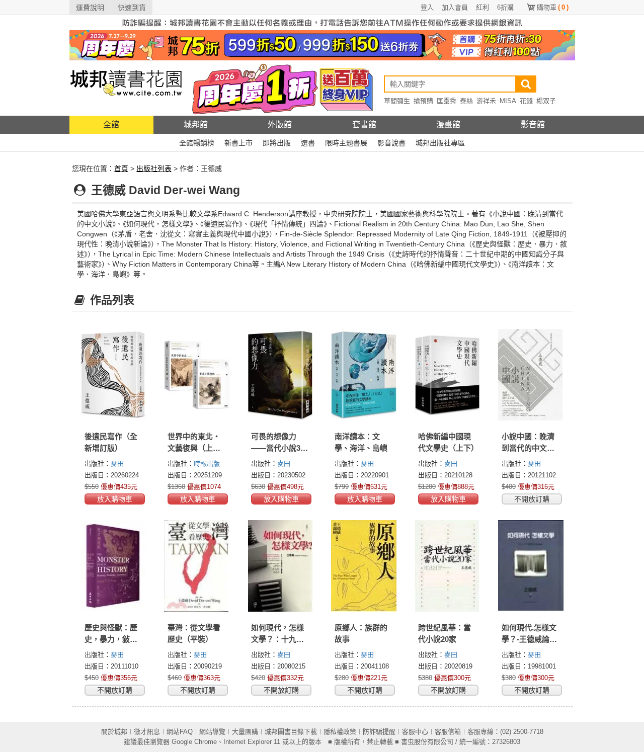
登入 (427, 7)
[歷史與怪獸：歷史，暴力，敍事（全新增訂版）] (113, 566)
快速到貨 (132, 8)
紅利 (482, 7)
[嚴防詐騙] (322, 22)
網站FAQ (180, 731)
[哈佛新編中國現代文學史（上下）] (447, 375)
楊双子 (546, 101)
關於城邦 (114, 731)
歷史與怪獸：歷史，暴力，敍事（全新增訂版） (111, 639)
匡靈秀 (446, 101)
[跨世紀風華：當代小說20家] (447, 566)
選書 (308, 143)
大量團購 (245, 731)
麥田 (117, 463)
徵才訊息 (147, 731)
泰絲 (466, 101)
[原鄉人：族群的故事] (364, 566)
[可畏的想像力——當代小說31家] (280, 375)
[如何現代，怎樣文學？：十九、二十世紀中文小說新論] (280, 566)
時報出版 (207, 463)
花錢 (526, 101)
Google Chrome (194, 741)
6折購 (505, 7)
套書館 (364, 124)
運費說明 (90, 8)
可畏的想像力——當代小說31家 (277, 448)
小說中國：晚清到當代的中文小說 (528, 448)
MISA (508, 101)
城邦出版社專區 (440, 143)
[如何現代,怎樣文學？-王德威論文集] (531, 566)
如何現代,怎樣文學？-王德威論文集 (529, 639)
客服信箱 (448, 731)
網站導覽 (212, 731)
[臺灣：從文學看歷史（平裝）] (197, 566)
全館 (111, 124)
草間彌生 (397, 101)
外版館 (280, 124)
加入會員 (455, 7)
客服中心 (415, 731)
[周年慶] (322, 45)
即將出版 (277, 143)
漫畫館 (448, 124)
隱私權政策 (340, 731)
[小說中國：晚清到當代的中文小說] (531, 375)
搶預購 (423, 101)
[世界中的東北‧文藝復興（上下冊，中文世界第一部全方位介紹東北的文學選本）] (197, 375)
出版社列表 (154, 168)
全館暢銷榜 (196, 143)
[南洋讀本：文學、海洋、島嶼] (364, 375)
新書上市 (238, 143)
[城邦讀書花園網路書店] (126, 87)
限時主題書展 (346, 143)
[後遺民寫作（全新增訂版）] (113, 375)
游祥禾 (486, 101)
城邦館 (196, 124)
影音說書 (391, 143)
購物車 (553, 7)
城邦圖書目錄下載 (291, 731)
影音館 (533, 124)
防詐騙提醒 (379, 731)
